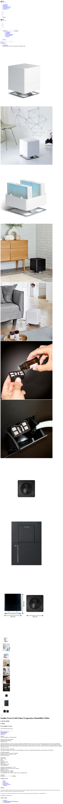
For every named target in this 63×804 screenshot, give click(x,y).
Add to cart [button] (2, 731)
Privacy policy (6, 783)
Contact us (5, 785)
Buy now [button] (7, 731)
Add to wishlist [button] (3, 733)
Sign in (4, 17)
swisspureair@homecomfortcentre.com (10, 801)
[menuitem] (5, 4)
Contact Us (2, 734)
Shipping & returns (6, 784)
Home (4, 780)
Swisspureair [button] (2, 42)
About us (5, 782)
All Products (5, 45)
